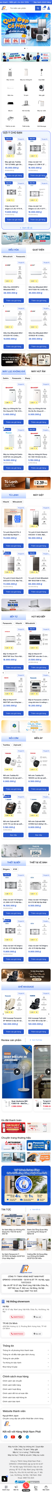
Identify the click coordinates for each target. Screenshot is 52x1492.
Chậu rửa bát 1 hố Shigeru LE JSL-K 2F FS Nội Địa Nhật (37, 207)
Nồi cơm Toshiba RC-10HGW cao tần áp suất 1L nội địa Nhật (13, 776)
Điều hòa (10, 95)
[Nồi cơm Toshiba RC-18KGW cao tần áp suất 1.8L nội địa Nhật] (38, 761)
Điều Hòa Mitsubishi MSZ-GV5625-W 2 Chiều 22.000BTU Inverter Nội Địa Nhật (38, 334)
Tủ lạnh (26, 95)
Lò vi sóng (24, 1452)
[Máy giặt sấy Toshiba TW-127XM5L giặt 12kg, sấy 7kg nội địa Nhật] (14, 148)
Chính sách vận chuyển (12, 1381)
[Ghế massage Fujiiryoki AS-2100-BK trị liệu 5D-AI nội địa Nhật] (38, 1003)
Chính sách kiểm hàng (12, 1385)
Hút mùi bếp (26, 110)
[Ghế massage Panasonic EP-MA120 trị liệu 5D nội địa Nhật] (13, 1003)
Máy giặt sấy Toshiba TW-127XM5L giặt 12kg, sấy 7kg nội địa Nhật (14, 163)
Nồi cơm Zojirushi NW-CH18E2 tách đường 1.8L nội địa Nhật (37, 822)
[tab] (13, 250)
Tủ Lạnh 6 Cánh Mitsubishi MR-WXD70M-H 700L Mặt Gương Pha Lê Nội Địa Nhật (38, 579)
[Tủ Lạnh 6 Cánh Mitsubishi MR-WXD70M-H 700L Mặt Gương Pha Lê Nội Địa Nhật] (38, 563)
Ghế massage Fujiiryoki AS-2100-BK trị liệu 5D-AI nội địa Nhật (38, 1019)
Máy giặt (41, 95)
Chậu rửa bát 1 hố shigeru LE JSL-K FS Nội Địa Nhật (14, 207)
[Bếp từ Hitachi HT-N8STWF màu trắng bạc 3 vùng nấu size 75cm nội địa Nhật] (13, 685)
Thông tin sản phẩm (11, 1358)
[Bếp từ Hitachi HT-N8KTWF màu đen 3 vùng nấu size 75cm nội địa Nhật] (38, 639)
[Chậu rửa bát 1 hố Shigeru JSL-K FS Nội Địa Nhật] (38, 931)
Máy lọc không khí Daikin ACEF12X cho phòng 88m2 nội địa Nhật (13, 455)
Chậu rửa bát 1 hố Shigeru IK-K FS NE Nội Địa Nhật (38, 901)
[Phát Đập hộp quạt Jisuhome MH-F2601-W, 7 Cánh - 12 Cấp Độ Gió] (17, 1071)
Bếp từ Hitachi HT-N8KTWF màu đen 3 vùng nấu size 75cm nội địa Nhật (38, 655)
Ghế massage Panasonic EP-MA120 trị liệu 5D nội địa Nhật (12, 1019)
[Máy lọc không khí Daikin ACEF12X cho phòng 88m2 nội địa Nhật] (13, 440)
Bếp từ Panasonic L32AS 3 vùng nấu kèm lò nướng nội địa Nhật (38, 701)
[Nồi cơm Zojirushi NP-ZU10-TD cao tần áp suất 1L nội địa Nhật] (13, 807)
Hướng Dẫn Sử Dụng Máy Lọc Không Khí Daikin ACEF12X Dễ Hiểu (37, 1256)
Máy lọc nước (41, 110)
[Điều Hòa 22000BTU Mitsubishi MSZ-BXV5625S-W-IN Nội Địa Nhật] (13, 272)
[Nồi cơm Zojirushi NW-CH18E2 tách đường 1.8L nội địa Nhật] (38, 807)
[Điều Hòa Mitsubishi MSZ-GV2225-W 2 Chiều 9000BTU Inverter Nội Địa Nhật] (13, 318)
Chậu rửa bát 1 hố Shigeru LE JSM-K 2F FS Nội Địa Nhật (37, 163)
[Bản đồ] (37, 1317)
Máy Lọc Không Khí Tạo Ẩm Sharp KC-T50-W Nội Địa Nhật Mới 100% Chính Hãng (13, 409)
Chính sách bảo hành (11, 1401)
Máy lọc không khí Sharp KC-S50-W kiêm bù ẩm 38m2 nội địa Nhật (37, 455)
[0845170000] (17, 1317)
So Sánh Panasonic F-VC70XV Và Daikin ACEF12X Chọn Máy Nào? (13, 1256)
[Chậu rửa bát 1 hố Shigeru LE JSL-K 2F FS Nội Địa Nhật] (37, 192)
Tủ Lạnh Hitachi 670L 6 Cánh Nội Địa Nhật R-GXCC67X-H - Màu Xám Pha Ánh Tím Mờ (12, 533)
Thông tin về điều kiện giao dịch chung (19, 1354)
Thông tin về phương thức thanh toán (18, 1350)
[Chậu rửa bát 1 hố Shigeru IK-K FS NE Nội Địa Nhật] (38, 885)
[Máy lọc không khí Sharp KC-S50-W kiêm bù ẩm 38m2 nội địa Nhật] (38, 440)
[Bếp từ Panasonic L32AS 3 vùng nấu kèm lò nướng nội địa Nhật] (38, 685)
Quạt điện (42, 80)
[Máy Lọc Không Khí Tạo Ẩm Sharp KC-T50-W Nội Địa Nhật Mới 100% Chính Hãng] (13, 394)
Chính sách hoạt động (12, 1389)
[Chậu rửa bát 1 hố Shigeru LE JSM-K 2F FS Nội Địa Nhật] (37, 148)
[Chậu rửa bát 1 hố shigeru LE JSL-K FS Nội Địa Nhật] (14, 192)
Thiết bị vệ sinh (10, 126)
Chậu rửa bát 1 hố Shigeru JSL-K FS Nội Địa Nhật (38, 947)
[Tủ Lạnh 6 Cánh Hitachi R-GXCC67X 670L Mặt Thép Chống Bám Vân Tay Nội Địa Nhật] (13, 563)
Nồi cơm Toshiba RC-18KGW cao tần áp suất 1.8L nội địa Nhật (37, 776)
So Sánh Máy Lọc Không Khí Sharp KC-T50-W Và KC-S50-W (13, 1232)
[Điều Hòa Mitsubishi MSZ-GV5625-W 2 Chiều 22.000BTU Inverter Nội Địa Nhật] (38, 318)
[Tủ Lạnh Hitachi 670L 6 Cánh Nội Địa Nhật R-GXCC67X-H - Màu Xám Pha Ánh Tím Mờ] (13, 517)
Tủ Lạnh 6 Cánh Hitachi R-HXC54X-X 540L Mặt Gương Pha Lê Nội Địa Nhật (38, 533)
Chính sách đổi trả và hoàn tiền (15, 1393)
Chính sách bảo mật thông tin (15, 1397)
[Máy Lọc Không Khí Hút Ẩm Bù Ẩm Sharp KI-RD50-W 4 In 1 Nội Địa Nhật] (38, 394)
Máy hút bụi (13, 1455)
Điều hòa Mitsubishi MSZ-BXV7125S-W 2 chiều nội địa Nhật (38, 288)
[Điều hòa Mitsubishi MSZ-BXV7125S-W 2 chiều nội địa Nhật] (38, 272)
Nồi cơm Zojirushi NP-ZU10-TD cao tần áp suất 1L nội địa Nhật (12, 822)
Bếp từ (10, 110)
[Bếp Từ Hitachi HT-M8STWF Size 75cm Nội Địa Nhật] (13, 639)
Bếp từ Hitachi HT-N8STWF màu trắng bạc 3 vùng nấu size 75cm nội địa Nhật (13, 701)
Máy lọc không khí (26, 80)
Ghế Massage (41, 126)
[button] (4, 29)
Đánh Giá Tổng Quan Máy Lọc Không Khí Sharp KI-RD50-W (37, 1232)
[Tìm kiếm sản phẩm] (38, 8)
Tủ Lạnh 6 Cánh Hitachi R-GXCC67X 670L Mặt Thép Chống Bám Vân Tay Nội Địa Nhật (13, 579)
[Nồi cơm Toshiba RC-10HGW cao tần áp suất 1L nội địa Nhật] (13, 761)
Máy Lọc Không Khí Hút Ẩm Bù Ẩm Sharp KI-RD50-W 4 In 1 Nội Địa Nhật (37, 409)
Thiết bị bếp (26, 126)
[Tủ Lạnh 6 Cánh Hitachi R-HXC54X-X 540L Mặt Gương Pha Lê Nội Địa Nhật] (38, 517)
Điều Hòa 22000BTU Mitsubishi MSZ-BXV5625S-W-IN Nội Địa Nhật (12, 288)
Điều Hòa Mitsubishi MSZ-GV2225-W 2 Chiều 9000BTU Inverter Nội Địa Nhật (13, 334)
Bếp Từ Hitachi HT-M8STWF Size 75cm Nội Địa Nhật (12, 655)
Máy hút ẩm (10, 80)
